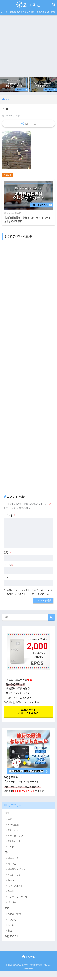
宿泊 (7, 908)
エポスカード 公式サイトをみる (28, 712)
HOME (30, 956)
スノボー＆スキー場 (17, 897)
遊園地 (11, 891)
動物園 (11, 880)
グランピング (14, 919)
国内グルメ (13, 864)
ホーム (4, 12)
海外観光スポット (16, 835)
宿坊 (10, 930)
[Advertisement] (28, 45)
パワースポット (15, 886)
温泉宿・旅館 (14, 914)
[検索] (51, 617)
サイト (7, 578)
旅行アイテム (12, 936)
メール (8, 565)
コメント (10, 515)
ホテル (11, 925)
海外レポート (14, 841)
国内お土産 (13, 858)
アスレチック (14, 875)
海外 (7, 813)
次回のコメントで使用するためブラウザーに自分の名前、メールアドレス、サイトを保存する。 (29, 592)
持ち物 (11, 846)
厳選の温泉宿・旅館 (45, 12)
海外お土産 (13, 824)
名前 (7, 552)
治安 (10, 819)
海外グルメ (13, 830)
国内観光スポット (16, 869)
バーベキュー (14, 902)
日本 (7, 852)
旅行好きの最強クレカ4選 (22, 12)
